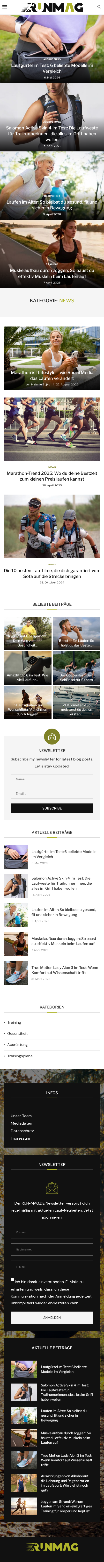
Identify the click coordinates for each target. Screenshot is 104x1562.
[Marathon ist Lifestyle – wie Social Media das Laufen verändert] (52, 358)
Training (14, 1022)
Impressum (20, 1138)
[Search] (99, 7)
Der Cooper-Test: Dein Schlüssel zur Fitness (76, 677)
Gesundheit (17, 1033)
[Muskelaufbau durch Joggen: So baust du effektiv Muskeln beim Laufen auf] (52, 254)
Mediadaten (21, 1123)
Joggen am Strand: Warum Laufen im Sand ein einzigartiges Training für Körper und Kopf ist (66, 1506)
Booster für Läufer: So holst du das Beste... (76, 643)
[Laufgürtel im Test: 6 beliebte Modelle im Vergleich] (52, 49)
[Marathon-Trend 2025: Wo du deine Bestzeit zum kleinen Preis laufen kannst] (52, 443)
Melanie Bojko (40, 384)
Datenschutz (22, 1131)
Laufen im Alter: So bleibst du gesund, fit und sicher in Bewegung (64, 1415)
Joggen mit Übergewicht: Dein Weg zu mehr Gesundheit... (27, 640)
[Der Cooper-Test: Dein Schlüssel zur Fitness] (77, 668)
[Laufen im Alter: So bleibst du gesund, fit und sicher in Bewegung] (52, 185)
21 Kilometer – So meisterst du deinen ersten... (76, 709)
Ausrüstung (17, 1044)
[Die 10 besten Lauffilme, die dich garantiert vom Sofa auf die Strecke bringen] (52, 540)
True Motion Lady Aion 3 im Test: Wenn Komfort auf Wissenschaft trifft (66, 1460)
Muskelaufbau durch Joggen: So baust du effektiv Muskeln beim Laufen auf (66, 1437)
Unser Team (21, 1116)
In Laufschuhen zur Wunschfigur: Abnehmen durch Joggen (27, 709)
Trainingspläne (20, 1055)
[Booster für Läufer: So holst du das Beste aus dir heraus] (77, 633)
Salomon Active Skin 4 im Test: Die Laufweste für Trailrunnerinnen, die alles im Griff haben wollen (52, 133)
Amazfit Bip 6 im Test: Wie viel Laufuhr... (27, 677)
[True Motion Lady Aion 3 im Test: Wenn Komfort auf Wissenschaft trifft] (16, 973)
